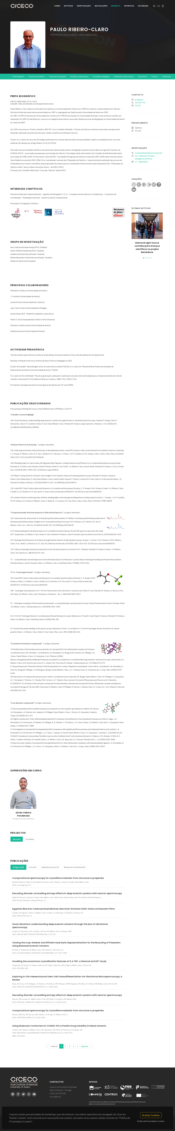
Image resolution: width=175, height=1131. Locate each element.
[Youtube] (34, 1094)
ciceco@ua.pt (55, 1096)
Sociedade (143, 6)
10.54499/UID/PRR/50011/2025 (117, 1102)
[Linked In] (12, 1094)
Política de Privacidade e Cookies (150, 1121)
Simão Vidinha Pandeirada (23, 814)
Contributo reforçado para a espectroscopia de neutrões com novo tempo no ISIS (147, 247)
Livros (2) (32, 867)
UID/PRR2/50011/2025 (138, 1102)
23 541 (138, 105)
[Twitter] (23, 1094)
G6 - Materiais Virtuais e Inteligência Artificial (145, 157)
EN (158, 6)
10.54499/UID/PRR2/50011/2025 (103, 1104)
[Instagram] (28, 1094)
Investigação (84, 6)
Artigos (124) (18, 867)
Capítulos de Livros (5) (50, 867)
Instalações (101, 6)
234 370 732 (140, 102)
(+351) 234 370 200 (58, 1093)
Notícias (68, 6)
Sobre (57, 6)
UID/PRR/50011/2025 (96, 1102)
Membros (115, 6)
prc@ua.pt (139, 99)
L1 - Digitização (141, 161)
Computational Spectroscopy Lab (148, 153)
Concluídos (29, 839)
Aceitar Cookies (151, 1115)
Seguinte (84, 1046)
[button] (143, 257)
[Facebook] (18, 1094)
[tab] (16, 839)
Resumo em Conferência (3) (74, 867)
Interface (129, 6)
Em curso (16, 839)
